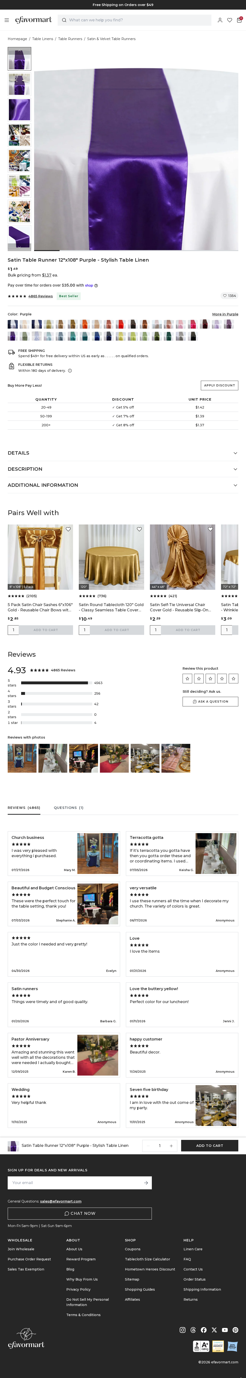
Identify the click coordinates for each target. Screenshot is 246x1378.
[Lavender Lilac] (217, 324)
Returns (191, 1299)
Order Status (195, 1279)
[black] (193, 336)
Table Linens (42, 39)
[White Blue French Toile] (37, 336)
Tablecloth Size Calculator (147, 1259)
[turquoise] (73, 336)
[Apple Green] (133, 336)
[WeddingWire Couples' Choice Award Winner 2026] (218, 1346)
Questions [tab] (69, 808)
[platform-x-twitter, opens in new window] (214, 1330)
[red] (121, 324)
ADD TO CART (46, 630)
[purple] (13, 336)
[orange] (85, 324)
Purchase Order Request (29, 1259)
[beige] (25, 324)
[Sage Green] (145, 336)
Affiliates (132, 1299)
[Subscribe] (146, 1183)
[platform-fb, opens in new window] (204, 1330)
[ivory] (37, 324)
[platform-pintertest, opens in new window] (235, 1330)
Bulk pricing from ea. (33, 275)
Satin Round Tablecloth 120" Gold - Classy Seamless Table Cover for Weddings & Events (111, 607)
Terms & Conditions (83, 1315)
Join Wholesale (21, 1249)
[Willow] (157, 336)
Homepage (17, 39)
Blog (70, 1269)
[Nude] (97, 324)
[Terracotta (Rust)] (109, 324)
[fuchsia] (193, 324)
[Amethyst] (229, 324)
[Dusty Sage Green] (25, 336)
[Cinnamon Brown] (145, 324)
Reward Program (81, 1259)
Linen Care (193, 1249)
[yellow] (121, 336)
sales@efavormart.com (60, 1201)
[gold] (73, 324)
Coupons (133, 1249)
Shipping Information (202, 1289)
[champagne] (49, 324)
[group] (123, 4)
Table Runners (70, 39)
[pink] (181, 324)
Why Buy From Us (82, 1279)
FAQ (187, 1259)
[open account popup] (220, 20)
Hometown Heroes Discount (150, 1269)
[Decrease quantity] (148, 1146)
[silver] (181, 336)
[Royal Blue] (97, 336)
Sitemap (132, 1279)
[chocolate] (133, 324)
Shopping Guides (140, 1289)
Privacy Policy (78, 1289)
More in (225, 314)
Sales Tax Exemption (26, 1269)
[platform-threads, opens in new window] (193, 1330)
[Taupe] (61, 324)
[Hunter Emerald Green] (169, 336)
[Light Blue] (49, 336)
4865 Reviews (40, 296)
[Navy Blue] (109, 336)
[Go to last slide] (19, 51)
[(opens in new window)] (201, 1346)
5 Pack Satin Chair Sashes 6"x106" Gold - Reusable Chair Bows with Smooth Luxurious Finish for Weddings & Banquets (40, 607)
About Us (74, 1249)
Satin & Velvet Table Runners (111, 39)
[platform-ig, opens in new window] (182, 1330)
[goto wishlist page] (230, 20)
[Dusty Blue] (61, 336)
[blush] (157, 324)
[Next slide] (19, 247)
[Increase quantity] (171, 1146)
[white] (13, 324)
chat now (83, 1213)
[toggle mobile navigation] (7, 20)
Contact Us (193, 1269)
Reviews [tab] (24, 808)
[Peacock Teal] (85, 336)
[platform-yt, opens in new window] (225, 1330)
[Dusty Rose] (169, 324)
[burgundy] (205, 324)
